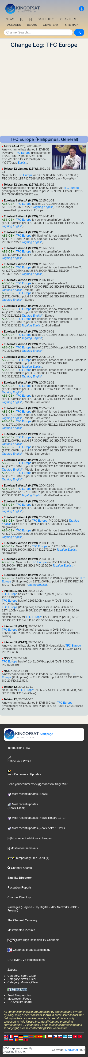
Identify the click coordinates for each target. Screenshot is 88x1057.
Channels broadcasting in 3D (31, 949)
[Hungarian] (21, 1039)
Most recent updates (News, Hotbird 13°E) (38, 817)
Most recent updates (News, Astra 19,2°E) (38, 828)
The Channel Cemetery (22, 920)
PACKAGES (13, 24)
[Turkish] (80, 1036)
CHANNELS (68, 19)
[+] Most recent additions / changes (30, 838)
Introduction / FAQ (19, 748)
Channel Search (21, 868)
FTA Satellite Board (20, 1002)
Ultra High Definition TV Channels (37, 940)
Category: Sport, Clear (22, 975)
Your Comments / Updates (24, 774)
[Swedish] (25, 1036)
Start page (46, 734)
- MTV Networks (58, 907)
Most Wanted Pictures (21, 930)
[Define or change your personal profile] (81, 9)
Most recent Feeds (19, 998)
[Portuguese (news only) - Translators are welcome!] (35, 1036)
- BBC (73, 907)
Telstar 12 (10, 686)
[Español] (40, 1036)
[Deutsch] (21, 1036)
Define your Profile (19, 761)
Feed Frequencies (19, 995)
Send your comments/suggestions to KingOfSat (37, 784)
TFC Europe (23, 152)
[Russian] (6, 1039)
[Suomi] (70, 1036)
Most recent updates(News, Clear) (23, 806)
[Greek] (65, 1036)
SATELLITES (46, 19)
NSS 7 (8, 658)
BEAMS (32, 24)
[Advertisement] (44, 92)
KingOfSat (71, 1050)
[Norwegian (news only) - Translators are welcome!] (30, 1036)
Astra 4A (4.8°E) (14, 146)
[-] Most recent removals (23, 848)
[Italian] (45, 1036)
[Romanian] (16, 1039)
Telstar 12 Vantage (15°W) (21, 168)
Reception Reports (19, 887)
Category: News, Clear (22, 979)
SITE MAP (71, 24)
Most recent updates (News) (29, 794)
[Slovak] (60, 1036)
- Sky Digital (40, 907)
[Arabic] (75, 1036)
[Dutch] (16, 1036)
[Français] (11, 1036)
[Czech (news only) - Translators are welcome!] (55, 1036)
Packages (14, 907)
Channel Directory (19, 897)
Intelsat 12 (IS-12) (15, 591)
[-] (30, 19)
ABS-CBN (8, 203)
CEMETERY (51, 24)
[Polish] (50, 1036)
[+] (21, 19)
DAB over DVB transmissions (26, 960)
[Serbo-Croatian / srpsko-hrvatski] (11, 1039)
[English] (6, 1036)
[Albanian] (25, 1039)
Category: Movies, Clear (23, 982)
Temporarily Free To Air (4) (32, 858)
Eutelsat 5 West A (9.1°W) (21, 200)
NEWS (10, 19)
